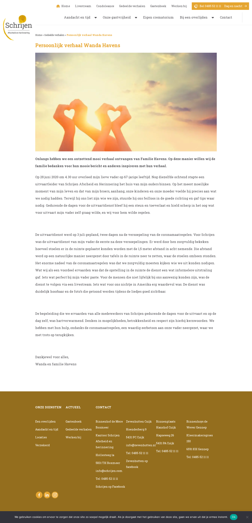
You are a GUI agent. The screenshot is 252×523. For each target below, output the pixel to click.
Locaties (41, 437)
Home (65, 6)
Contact (226, 17)
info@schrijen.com (109, 471)
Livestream (83, 6)
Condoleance (105, 6)
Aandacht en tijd (77, 17)
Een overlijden (45, 421)
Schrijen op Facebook (110, 486)
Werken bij (179, 6)
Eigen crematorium (158, 17)
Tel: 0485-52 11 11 (107, 479)
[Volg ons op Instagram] (55, 495)
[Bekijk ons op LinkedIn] (47, 495)
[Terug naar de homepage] (19, 26)
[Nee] (247, 517)
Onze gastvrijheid (117, 17)
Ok (233, 516)
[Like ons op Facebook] (39, 495)
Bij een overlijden (194, 17)
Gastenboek (158, 6)
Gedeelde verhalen (132, 6)
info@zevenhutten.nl (141, 445)
